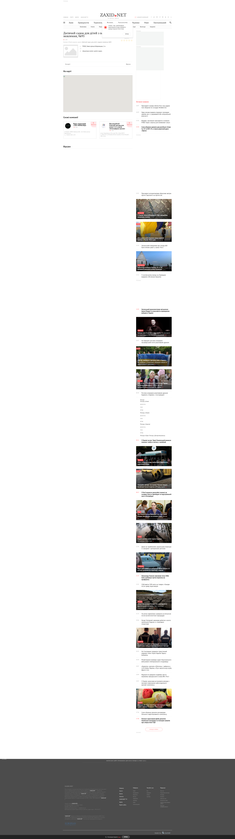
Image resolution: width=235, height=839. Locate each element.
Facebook (149, 792)
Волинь (110, 23)
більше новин (154, 729)
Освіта (93, 27)
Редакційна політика (164, 792)
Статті (71, 17)
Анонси (121, 796)
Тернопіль (98, 23)
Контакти (162, 796)
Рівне (146, 23)
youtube (162, 17)
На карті (67, 64)
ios (168, 17)
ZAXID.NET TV (84, 17)
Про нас (162, 791)
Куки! (119, 837)
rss (171, 17)
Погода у (144, 401)
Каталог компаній (142, 17)
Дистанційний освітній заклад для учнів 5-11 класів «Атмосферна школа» (117, 126)
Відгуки (128, 64)
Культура (142, 27)
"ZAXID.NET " (93, 790)
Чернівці (135, 23)
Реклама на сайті (164, 800)
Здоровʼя (152, 27)
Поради (101, 27)
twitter (154, 17)
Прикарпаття (83, 23)
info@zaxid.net (82, 808)
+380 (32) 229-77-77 (74, 806)
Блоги (77, 17)
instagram (157, 17)
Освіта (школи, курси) (75, 42)
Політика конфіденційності (164, 806)
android (165, 17)
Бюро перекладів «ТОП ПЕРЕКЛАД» (79, 124)
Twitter (148, 794)
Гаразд (127, 34)
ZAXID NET (113, 15)
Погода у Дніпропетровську (157, 435)
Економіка (83, 27)
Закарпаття (122, 23)
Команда (162, 794)
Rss (147, 791)
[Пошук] (170, 23)
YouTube (148, 796)
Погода (142, 400)
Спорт (134, 27)
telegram (159, 17)
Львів (71, 23)
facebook (151, 17)
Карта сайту (122, 805)
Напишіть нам (163, 798)
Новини (65, 17)
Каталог (65, 42)
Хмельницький (160, 23)
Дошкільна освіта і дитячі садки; (92, 51)
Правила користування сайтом (165, 803)
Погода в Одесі (144, 435)
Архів (120, 802)
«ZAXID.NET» (75, 803)
